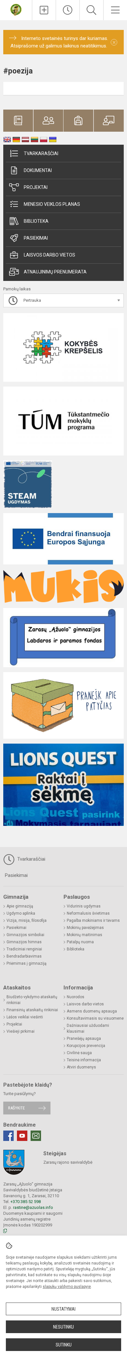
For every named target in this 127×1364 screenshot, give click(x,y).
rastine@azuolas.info (33, 1207)
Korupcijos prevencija (86, 1045)
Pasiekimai (36, 238)
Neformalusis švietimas (88, 913)
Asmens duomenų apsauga (92, 1011)
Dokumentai (38, 170)
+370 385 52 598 (25, 1201)
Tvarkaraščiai (41, 153)
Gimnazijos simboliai (25, 935)
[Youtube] (22, 1136)
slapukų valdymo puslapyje (67, 1286)
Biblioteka (36, 221)
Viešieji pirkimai (21, 1031)
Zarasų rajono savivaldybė (67, 1162)
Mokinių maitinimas (84, 935)
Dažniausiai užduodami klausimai (88, 1028)
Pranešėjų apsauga (84, 1038)
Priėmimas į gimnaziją (27, 963)
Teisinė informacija (84, 1060)
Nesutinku (63, 1327)
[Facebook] (8, 1136)
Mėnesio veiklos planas (52, 204)
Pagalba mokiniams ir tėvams (93, 920)
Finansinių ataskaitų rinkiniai (32, 1010)
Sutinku (64, 1344)
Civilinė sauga (79, 1053)
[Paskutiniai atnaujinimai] (67, 10)
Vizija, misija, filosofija (27, 920)
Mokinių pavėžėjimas (85, 927)
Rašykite (16, 1108)
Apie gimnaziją (20, 906)
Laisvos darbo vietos (49, 255)
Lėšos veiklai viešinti (25, 1017)
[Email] (36, 1136)
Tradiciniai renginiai (24, 949)
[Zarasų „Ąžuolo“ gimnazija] (15, 9)
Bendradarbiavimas (24, 956)
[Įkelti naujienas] (44, 10)
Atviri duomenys (81, 1067)
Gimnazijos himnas (24, 942)
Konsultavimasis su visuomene (95, 1018)
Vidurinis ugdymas (84, 906)
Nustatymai (63, 1309)
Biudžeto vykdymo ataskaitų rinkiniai (32, 1000)
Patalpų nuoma (80, 942)
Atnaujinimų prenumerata (55, 271)
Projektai (36, 187)
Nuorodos (75, 997)
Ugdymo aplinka (21, 913)
